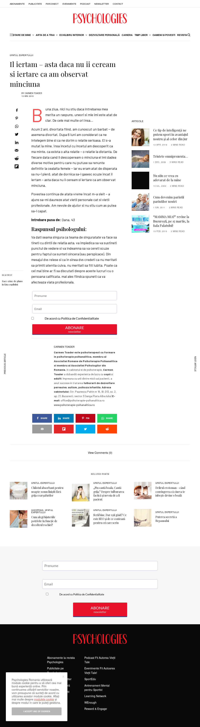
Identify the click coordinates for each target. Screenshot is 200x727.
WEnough (90, 702)
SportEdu (90, 679)
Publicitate (35, 3)
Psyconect (52, 3)
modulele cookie (44, 699)
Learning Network (95, 696)
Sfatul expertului (21, 55)
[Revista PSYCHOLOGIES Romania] (100, 18)
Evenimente (69, 3)
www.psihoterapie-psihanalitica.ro (74, 404)
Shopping (37, 510)
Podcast (85, 3)
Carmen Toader (33, 93)
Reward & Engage (95, 709)
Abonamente (17, 3)
